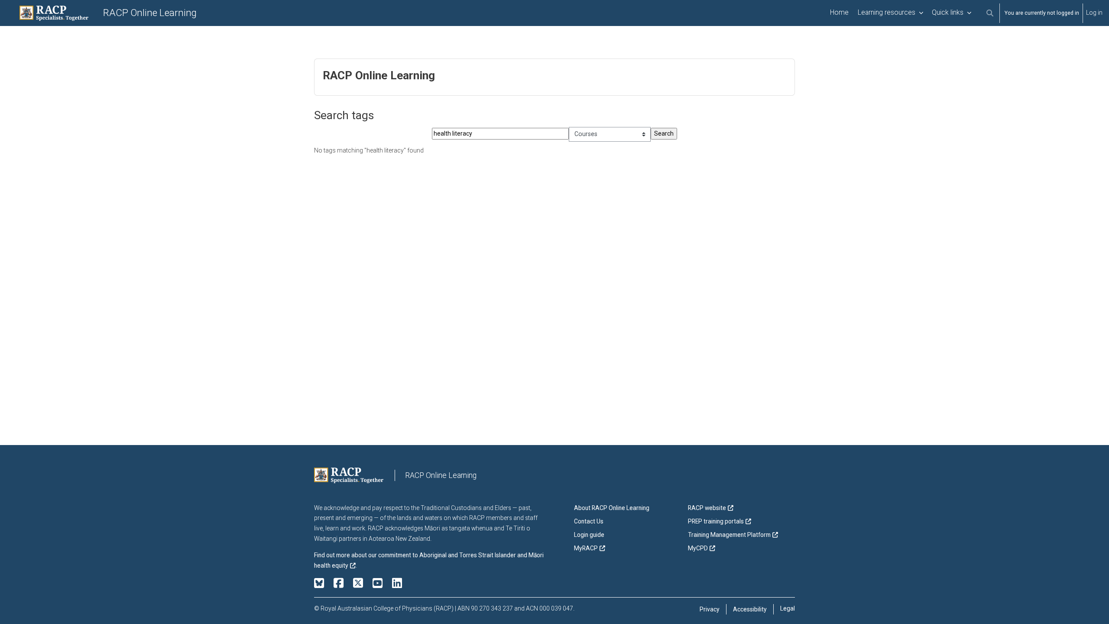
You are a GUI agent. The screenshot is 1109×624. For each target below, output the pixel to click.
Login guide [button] (589, 534)
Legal (787, 608)
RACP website (707, 507)
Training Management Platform (729, 534)
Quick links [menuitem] (947, 12)
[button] (990, 13)
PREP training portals (716, 521)
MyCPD (698, 548)
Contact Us (588, 521)
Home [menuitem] (839, 12)
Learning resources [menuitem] (886, 12)
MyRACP (586, 548)
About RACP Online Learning (611, 507)
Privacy (710, 609)
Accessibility (750, 609)
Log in (1094, 12)
